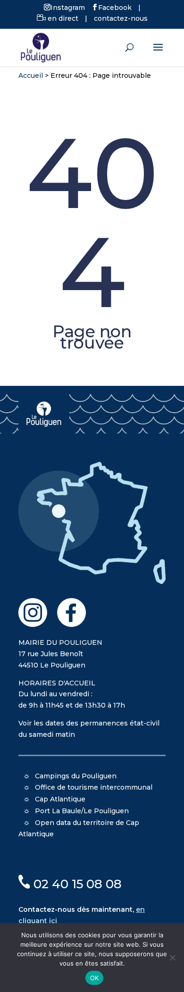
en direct (62, 18)
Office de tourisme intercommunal (93, 787)
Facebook (115, 7)
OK (94, 978)
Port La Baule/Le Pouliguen (82, 811)
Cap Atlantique (60, 799)
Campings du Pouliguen (76, 776)
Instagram (67, 7)
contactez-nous (121, 18)
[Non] (172, 957)
